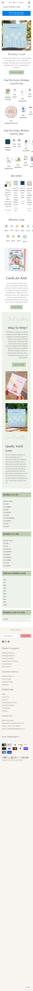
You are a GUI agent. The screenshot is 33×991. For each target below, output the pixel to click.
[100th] (24, 237)
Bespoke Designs (7, 682)
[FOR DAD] (14, 140)
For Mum (6, 504)
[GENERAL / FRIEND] (7, 91)
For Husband (7, 549)
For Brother (6, 554)
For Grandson (7, 557)
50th (4, 591)
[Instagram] (6, 641)
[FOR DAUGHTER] (22, 92)
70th (4, 596)
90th (4, 602)
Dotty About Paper (8, 720)
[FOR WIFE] (29, 90)
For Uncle (6, 563)
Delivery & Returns (8, 676)
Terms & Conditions (8, 705)
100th (5, 605)
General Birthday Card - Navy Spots (22, 192)
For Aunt (5, 523)
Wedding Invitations (8, 656)
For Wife (5, 510)
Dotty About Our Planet (9, 703)
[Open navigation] (3, 2)
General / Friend (8, 501)
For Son (5, 546)
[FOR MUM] (15, 90)
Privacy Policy (6, 708)
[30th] (17, 226)
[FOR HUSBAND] (26, 142)
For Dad (5, 543)
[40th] (22, 226)
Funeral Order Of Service (10, 661)
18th (4, 580)
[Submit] (29, 7)
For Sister (6, 515)
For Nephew (7, 565)
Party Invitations (7, 664)
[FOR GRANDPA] (17, 158)
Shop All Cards (16, 72)
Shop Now (16, 307)
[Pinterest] (8, 641)
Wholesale (5, 685)
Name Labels (6, 667)
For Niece (6, 526)
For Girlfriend (7, 512)
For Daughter (7, 507)
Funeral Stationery (8, 658)
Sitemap (4, 711)
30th (4, 585)
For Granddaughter (9, 518)
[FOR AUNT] (31, 107)
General (5, 619)
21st (4, 582)
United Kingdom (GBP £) (10, 737)
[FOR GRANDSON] (8, 159)
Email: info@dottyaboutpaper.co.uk (13, 729)
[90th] (19, 236)
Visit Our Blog (19, 364)
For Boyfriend (7, 551)
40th (4, 588)
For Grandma (7, 521)
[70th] (8, 236)
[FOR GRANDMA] (23, 109)
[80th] (13, 236)
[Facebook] (3, 641)
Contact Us (5, 697)
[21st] (11, 226)
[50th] (28, 226)
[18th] (6, 226)
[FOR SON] (19, 140)
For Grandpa (7, 560)
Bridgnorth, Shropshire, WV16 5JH (13, 723)
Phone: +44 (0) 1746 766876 (11, 726)
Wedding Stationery (8, 653)
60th (4, 594)
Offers (4, 694)
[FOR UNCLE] (25, 157)
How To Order (6, 679)
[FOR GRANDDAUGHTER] (11, 111)
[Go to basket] (29, 2)
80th (4, 599)
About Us (5, 700)
